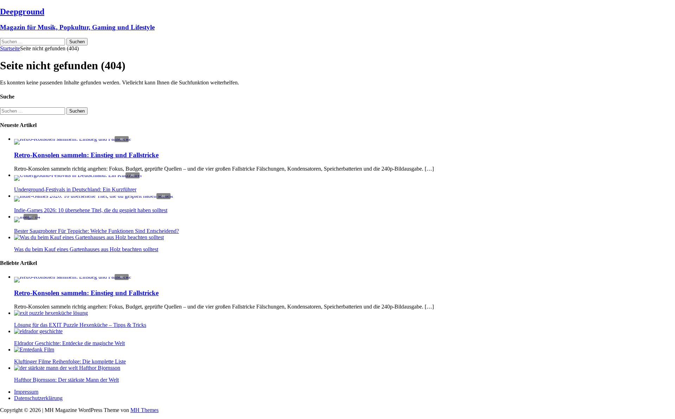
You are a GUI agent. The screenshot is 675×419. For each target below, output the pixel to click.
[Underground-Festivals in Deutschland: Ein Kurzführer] (78, 175)
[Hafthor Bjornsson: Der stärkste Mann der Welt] (67, 368)
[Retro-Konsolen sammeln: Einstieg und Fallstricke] (72, 139)
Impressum (26, 392)
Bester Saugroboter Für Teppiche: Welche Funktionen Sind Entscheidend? (96, 231)
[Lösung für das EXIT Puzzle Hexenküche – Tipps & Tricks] (51, 313)
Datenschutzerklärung (38, 398)
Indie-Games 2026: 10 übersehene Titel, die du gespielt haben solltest (90, 210)
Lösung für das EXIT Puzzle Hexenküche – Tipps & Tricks (80, 325)
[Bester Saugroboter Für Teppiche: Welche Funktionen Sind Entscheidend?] (27, 217)
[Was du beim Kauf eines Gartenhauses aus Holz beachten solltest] (89, 237)
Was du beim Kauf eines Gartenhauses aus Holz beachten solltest (86, 249)
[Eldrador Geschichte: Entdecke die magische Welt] (38, 331)
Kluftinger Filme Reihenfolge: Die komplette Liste (70, 361)
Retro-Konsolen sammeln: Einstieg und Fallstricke (86, 155)
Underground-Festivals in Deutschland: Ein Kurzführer (75, 189)
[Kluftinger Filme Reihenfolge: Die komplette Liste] (34, 350)
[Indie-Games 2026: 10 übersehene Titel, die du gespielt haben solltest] (93, 196)
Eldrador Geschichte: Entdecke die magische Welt (69, 343)
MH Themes (144, 410)
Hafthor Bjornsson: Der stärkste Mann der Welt (66, 380)
